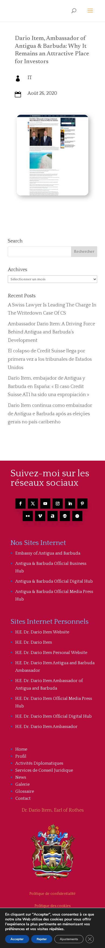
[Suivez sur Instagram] (57, 503)
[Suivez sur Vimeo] (40, 516)
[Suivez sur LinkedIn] (70, 503)
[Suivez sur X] (33, 503)
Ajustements (69, 939)
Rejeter (42, 939)
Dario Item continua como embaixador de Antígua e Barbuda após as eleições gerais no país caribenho (50, 414)
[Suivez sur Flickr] (28, 516)
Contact (23, 798)
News (20, 777)
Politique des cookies (52, 906)
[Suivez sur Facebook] (20, 503)
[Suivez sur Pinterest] (82, 503)
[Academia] (77, 516)
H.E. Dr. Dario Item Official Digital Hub (53, 716)
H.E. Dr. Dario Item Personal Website (51, 652)
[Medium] (65, 516)
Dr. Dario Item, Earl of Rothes (53, 810)
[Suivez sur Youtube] (45, 503)
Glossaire (24, 791)
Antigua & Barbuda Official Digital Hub (54, 581)
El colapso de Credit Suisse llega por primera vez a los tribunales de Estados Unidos (50, 359)
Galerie (22, 784)
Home (21, 749)
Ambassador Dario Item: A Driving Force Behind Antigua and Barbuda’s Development (51, 332)
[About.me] (52, 516)
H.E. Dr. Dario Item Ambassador (46, 726)
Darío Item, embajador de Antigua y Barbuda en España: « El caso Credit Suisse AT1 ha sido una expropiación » (48, 386)
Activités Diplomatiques (39, 763)
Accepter (17, 939)
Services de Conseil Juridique (44, 770)
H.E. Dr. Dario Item (33, 642)
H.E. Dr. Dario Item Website (42, 632)
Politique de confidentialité (52, 894)
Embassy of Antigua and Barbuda (47, 553)
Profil (20, 756)
